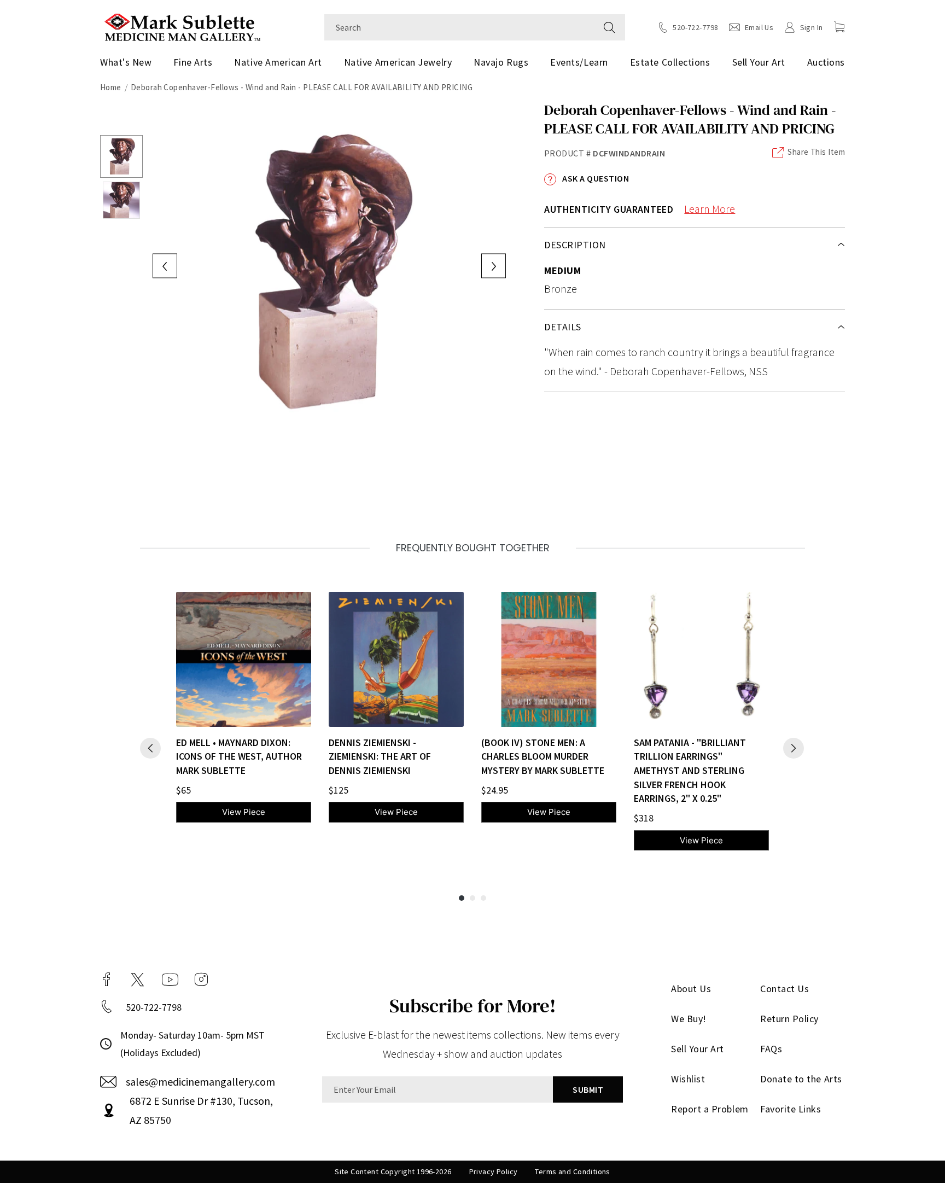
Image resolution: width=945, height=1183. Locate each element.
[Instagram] (201, 979)
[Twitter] (137, 979)
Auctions (826, 62)
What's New (125, 62)
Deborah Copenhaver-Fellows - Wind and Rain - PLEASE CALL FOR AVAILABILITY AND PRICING (301, 87)
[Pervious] (150, 748)
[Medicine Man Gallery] (182, 26)
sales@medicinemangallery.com (200, 1081)
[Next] (793, 748)
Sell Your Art (758, 62)
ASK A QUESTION (595, 178)
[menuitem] (130, 62)
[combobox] (459, 27)
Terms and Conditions (572, 1171)
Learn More (709, 208)
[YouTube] (170, 979)
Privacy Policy (493, 1171)
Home (110, 87)
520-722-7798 (154, 1007)
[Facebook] (106, 979)
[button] (839, 26)
